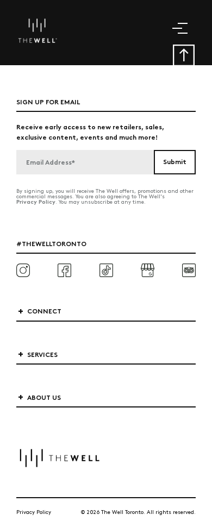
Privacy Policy (35, 201)
